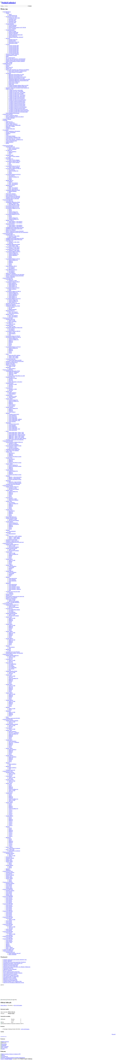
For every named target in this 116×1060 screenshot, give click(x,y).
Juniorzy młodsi (9, 398)
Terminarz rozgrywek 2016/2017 (13, 651)
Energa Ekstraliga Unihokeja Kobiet (13, 445)
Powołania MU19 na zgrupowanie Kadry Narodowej (14, 962)
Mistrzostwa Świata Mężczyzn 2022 (16, 74)
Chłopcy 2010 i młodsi (13, 356)
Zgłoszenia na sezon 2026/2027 (10, 969)
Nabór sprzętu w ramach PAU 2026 (10, 975)
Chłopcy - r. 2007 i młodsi (14, 538)
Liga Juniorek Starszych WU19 (12, 249)
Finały (10, 290)
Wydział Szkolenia (10, 23)
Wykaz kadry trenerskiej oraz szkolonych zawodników (17, 69)
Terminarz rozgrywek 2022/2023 (13, 303)
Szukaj (29, 6)
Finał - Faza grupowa (13, 311)
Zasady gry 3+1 (9, 121)
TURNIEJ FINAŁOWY (14, 414)
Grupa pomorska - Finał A (14, 586)
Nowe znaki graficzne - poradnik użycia (14, 139)
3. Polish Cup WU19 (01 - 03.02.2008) (17, 92)
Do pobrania (6, 130)
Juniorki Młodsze (9, 571)
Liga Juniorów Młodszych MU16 (13, 251)
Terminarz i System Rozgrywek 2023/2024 (15, 274)
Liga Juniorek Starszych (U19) (12, 207)
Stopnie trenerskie (12, 26)
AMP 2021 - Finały (13, 373)
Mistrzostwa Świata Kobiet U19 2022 (17, 78)
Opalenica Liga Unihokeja (11, 597)
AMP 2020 (11, 374)
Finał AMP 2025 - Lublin (14, 204)
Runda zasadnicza (12, 151)
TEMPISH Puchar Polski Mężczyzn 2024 (15, 227)
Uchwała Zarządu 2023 (14, 49)
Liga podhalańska (12, 663)
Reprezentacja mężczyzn (14, 42)
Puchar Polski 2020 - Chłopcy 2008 (16, 433)
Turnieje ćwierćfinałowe (14, 524)
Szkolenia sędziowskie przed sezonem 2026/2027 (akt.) (15, 959)
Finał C (10, 345)
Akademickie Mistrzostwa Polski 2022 (14, 327)
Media (7, 56)
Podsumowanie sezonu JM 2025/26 (10, 964)
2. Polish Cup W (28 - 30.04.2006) (16, 91)
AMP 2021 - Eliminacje (14, 372)
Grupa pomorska (12, 421)
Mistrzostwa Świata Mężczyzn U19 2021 (17, 76)
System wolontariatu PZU (11, 140)
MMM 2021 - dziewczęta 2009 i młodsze (17, 438)
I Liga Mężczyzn (9, 158)
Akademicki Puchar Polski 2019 (13, 449)
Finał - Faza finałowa (13, 316)
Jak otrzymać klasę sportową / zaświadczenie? (15, 58)
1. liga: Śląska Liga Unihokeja (12, 450)
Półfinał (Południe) (13, 191)
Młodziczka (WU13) (10, 185)
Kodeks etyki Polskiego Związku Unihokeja (15, 61)
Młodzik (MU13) (9, 180)
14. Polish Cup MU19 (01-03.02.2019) (17, 105)
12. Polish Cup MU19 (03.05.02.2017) (17, 103)
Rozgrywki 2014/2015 (8, 719)
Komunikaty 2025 (12, 19)
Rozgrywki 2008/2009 (8, 896)
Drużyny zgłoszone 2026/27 (12, 115)
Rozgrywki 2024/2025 (8, 199)
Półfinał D (11, 841)
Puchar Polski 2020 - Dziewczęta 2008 (17, 434)
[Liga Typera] (4, 1044)
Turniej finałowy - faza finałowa (15, 222)
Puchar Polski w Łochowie (14, 848)
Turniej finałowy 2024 (13, 245)
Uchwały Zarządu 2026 (14, 45)
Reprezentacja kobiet (13, 43)
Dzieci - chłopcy (9, 847)
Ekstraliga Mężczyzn (10, 146)
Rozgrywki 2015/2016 (8, 654)
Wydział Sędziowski (10, 29)
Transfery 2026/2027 (10, 117)
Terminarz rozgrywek (10, 770)
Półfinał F (11, 806)
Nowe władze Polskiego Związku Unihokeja (12, 972)
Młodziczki (8, 367)
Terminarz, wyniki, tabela (14, 236)
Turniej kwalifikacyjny (13, 301)
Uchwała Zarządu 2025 (14, 46)
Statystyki (8, 38)
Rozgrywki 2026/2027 (8, 114)
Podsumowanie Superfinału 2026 (10, 980)
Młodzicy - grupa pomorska (14, 478)
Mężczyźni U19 (9, 67)
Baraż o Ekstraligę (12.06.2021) (15, 381)
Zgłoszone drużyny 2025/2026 (12, 198)
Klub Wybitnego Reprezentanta (12, 113)
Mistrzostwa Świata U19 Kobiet (10, 978)
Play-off (10, 308)
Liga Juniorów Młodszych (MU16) (13, 168)
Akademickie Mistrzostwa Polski (13, 190)
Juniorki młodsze (9, 407)
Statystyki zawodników (14, 444)
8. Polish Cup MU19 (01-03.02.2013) (17, 98)
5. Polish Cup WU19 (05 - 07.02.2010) (17, 95)
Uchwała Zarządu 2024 (14, 48)
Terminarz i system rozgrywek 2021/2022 (15, 361)
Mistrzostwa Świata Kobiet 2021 (15, 75)
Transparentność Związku (11, 55)
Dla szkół (5, 120)
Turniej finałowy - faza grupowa (15, 221)
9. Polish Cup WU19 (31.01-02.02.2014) (17, 99)
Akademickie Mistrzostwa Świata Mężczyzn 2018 (19, 79)
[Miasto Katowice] (5, 1041)
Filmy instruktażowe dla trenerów (13, 131)
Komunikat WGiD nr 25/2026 (9, 977)
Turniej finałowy (12, 333)
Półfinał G (11, 807)
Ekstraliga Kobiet (9, 155)
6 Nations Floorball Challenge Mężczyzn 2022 (18, 85)
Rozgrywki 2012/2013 (8, 852)
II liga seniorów (9, 899)
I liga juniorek (9, 902)
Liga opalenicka (12, 612)
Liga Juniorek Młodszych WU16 (13, 258)
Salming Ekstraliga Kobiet (11, 518)
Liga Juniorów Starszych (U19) (12, 205)
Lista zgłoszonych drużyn (11, 195)
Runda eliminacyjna (13, 284)
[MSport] (3, 1055)
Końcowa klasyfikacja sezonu (15, 456)
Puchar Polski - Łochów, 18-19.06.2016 (14, 653)
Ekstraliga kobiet (12, 40)
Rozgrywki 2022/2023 (8, 278)
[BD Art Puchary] (5, 1046)
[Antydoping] (4, 1056)
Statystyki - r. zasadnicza (14, 732)
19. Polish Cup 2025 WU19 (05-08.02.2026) (18, 111)
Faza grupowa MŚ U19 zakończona (11, 976)
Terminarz (11, 592)
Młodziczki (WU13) (10, 223)
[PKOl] (13, 1057)
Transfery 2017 (9, 595)
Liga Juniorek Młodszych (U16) (13, 214)
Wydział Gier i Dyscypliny (11, 16)
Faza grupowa (12, 169)
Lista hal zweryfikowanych (11, 362)
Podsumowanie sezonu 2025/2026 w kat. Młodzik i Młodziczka (16, 966)
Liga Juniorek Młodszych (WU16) (13, 174)
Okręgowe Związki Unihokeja (12, 54)
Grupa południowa (13, 415)
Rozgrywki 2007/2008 (8, 903)
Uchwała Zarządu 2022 (14, 50)
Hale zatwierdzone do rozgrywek (13, 196)
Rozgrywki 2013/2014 (8, 771)
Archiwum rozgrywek (10, 358)
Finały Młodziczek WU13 (11, 269)
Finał (10, 154)
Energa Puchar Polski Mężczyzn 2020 (17, 375)
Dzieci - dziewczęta (10, 849)
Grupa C (10, 812)
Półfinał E (11, 819)
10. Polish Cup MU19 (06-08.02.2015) (17, 101)
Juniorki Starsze (9, 559)
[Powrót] (113, 1034)
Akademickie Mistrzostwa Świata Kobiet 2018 (18, 80)
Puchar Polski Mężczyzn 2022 (15, 360)
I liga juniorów (9, 901)
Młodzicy (8, 413)
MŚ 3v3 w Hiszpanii (7, 970)
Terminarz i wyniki (13, 280)
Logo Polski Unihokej (10, 136)
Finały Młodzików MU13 (11, 266)
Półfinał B (11, 262)
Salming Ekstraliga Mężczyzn (12, 486)
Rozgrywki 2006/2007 (8, 911)
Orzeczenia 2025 (12, 20)
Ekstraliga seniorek (10, 858)
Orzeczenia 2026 (12, 22)
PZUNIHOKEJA (7, 11)
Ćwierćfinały (11, 567)
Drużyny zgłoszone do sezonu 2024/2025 (15, 231)
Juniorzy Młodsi (9, 565)
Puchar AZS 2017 (10, 594)
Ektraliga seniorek (10, 779)
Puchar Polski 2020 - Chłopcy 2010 (16, 432)
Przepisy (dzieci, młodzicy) (11, 124)
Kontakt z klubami (7, 119)
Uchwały (8, 44)
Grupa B (10, 811)
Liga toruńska (11, 666)
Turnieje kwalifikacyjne (14, 213)
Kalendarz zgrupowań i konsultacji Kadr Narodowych (17, 87)
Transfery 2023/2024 (10, 276)
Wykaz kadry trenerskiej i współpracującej (18, 70)
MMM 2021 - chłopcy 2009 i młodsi (16, 436)
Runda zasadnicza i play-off (14, 953)
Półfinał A (11, 261)
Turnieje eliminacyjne (13, 211)
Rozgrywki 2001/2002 (8, 938)
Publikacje (8, 127)
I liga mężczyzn (9, 387)
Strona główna (4, 1005)
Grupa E (10, 814)
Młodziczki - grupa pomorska (15, 481)
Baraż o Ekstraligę (12, 149)
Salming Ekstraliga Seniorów (12, 720)
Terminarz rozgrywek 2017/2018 (13, 591)
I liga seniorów (9, 727)
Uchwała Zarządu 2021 (14, 51)
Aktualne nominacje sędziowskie (16, 34)
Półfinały (10, 152)
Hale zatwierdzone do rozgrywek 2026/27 (15, 116)
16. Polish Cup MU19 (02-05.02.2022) (17, 108)
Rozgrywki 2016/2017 (8, 603)
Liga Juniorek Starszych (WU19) (13, 166)
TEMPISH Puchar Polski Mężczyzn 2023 (15, 238)
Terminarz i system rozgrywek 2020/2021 (15, 439)
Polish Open (11, 84)
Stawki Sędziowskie (13, 36)
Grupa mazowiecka (13, 416)
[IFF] (11, 1054)
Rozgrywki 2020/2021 (8, 369)
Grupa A (10, 809)
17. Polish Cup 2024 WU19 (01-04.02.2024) (18, 109)
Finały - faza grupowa (13, 182)
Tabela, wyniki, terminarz (14, 147)
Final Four (11, 243)
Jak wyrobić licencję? (10, 57)
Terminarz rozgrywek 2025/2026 (13, 197)
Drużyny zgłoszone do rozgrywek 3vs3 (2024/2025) (17, 232)
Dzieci (7, 354)
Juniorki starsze (9, 395)
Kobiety (7, 66)
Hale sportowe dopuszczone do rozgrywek (15, 596)
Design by (6, 1058)
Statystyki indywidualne (14, 489)
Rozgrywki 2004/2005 (8, 924)
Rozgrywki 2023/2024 (8, 233)
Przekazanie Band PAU (8, 968)
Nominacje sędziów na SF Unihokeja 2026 (12, 981)
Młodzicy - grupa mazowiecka (15, 477)
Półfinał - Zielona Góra (13, 203)
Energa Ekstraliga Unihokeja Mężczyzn (14, 442)
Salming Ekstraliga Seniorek (12, 724)
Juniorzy (8, 943)
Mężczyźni (8, 64)
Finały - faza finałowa (13, 184)
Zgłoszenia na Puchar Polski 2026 (10, 965)
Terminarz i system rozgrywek (12, 541)
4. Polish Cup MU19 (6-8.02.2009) (16, 93)
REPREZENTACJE (7, 63)
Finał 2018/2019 (12, 531)
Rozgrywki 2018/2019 (8, 485)
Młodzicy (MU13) (10, 220)
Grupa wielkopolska (13, 418)
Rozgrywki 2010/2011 (8, 882)
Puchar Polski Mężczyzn (11, 516)
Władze (7, 13)
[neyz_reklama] (4, 1047)
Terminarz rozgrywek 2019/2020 (13, 484)
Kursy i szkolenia (12, 28)
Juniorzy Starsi (9, 551)
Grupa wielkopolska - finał (14, 420)
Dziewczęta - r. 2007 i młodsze (15, 536)
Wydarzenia (8, 73)
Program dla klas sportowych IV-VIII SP (17, 27)
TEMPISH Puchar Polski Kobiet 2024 (14, 228)
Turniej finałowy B (13, 286)
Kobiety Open (9, 942)
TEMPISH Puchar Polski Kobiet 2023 (14, 239)
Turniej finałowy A (13, 285)
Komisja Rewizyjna (13, 15)
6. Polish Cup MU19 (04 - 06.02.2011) (17, 96)
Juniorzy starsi (9, 391)
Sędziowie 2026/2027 (13, 33)
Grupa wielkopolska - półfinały (15, 419)
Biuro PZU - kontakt (10, 126)
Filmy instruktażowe (10, 122)
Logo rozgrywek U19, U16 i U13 (13, 138)
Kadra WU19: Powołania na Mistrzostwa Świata (13, 982)
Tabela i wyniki (12, 320)
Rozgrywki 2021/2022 (8, 317)
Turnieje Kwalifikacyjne (14, 176)
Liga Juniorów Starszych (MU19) (13, 161)
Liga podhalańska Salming (14, 609)
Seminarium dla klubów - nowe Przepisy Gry (12, 963)
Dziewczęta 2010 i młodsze (14, 355)
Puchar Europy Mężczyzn (14, 81)
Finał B (10, 164)
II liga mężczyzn (9, 662)
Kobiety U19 (8, 68)
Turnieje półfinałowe (13, 255)
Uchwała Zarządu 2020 (14, 52)
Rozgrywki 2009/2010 (8, 889)
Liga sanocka (11, 668)
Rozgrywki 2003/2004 (8, 931)
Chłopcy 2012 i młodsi (13, 357)
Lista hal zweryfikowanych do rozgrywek (15, 542)
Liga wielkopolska (12, 667)
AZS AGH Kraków (18, 1005)
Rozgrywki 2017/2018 (8, 543)
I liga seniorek (9, 885)
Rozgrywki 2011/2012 (8, 871)
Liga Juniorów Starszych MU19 (13, 246)
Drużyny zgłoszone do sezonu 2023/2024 (15, 275)
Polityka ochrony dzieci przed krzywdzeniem (15, 60)
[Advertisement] (58, 992)
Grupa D (10, 813)
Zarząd (10, 14)
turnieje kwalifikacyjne (13, 170)
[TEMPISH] (3, 1045)
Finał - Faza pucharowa (14, 313)
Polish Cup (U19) (9, 89)
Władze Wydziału (12, 31)
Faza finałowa (12, 268)
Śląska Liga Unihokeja (11, 193)
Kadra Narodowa (9, 142)
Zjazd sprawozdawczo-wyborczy (10, 974)
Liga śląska (11, 610)
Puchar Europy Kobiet (13, 83)
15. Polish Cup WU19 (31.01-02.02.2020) (18, 107)
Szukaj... (2, 6)
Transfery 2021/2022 (10, 363)
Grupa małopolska (12, 580)
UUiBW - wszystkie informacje (12, 602)
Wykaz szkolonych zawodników (15, 72)
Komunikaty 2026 (12, 21)
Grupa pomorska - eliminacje (15, 589)
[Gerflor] (3, 1048)
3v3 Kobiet (8, 157)
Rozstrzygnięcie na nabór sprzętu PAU (11, 971)
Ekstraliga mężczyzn (13, 39)
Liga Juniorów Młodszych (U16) (13, 208)
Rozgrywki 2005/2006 (8, 917)
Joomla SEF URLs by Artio (3, 1036)
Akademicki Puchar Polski (11, 539)
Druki (7, 134)
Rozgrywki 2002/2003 (8, 936)
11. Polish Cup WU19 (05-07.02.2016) (17, 102)
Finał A (10, 172)
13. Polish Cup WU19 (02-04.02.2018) (17, 104)
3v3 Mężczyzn (9, 150)
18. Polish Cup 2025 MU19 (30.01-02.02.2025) (19, 110)
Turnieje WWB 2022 (10, 128)
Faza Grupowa (12, 405)
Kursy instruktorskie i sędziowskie (13, 125)
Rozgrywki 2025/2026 (8, 145)
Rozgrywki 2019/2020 (8, 440)
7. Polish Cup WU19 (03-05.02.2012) (17, 97)
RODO (7, 143)
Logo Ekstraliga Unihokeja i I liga (13, 137)
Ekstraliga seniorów (10, 772)
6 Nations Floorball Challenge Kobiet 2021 (18, 86)
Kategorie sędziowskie (13, 32)
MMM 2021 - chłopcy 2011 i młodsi (16, 437)
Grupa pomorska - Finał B (14, 588)
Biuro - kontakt (9, 62)
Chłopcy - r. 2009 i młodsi (14, 537)
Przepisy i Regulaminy (11, 132)
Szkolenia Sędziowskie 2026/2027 (16, 37)
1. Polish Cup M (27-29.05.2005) (16, 90)
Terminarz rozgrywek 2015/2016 (13, 718)
